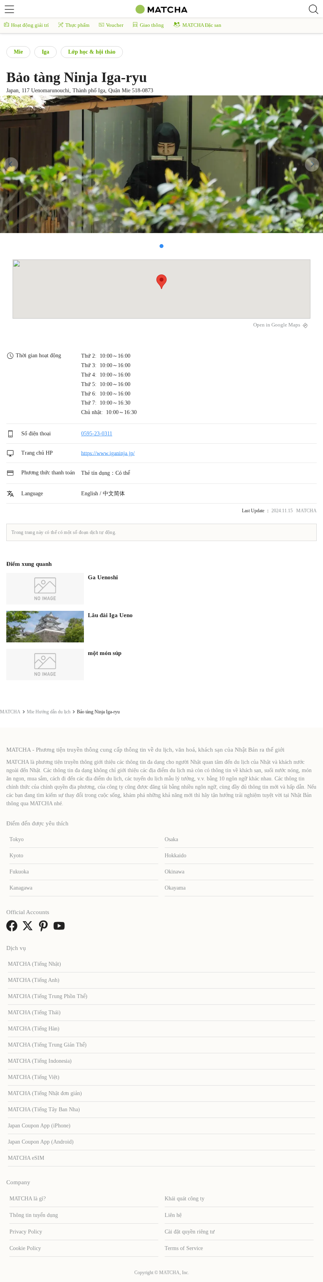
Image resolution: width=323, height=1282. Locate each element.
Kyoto (16, 855)
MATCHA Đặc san (201, 25)
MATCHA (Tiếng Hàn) (33, 1029)
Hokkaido (175, 855)
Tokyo (16, 839)
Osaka (171, 839)
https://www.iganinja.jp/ (108, 453)
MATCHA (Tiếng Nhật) (34, 964)
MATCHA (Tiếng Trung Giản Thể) (47, 1045)
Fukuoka (19, 872)
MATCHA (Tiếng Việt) (33, 1077)
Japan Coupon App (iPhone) (39, 1126)
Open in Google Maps (276, 325)
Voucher (114, 25)
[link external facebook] (13, 928)
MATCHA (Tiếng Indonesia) (40, 1061)
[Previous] (11, 164)
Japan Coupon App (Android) (41, 1142)
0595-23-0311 (96, 434)
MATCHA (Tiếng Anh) (33, 980)
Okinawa (174, 872)
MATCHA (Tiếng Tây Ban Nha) (44, 1109)
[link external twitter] (29, 928)
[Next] (312, 164)
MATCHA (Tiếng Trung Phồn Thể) (47, 996)
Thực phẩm (77, 25)
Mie (18, 52)
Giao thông (152, 25)
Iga (45, 52)
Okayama (175, 888)
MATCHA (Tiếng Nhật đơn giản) (45, 1093)
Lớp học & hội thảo (91, 52)
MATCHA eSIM (26, 1158)
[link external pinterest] (45, 928)
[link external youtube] (61, 928)
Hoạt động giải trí (30, 25)
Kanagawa (20, 888)
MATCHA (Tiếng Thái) (34, 1012)
